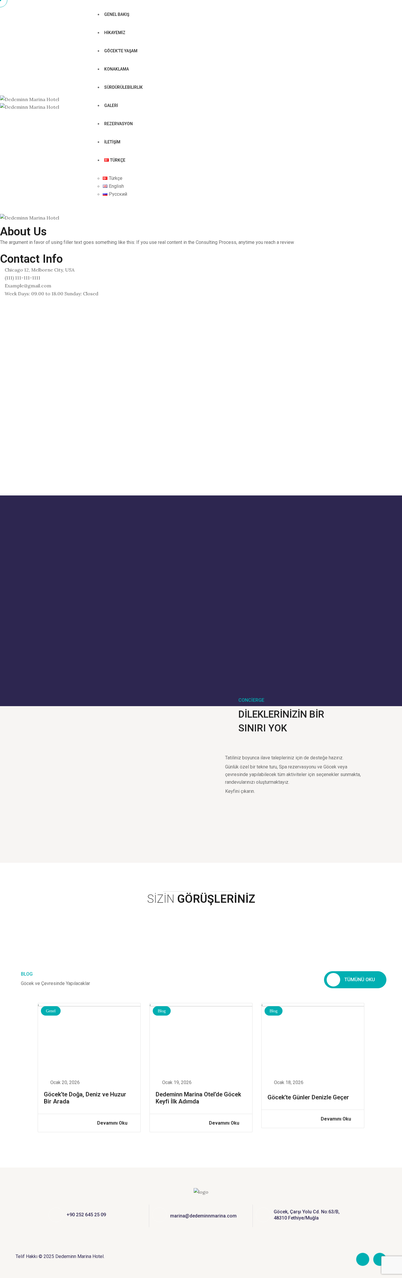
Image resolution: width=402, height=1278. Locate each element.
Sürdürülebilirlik (123, 87)
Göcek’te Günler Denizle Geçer (308, 1097)
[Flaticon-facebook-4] (362, 1259)
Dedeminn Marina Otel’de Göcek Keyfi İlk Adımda (198, 1098)
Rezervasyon (118, 123)
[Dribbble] (2, 324)
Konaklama (116, 69)
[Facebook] (2, 301)
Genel (51, 1011)
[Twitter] (2, 309)
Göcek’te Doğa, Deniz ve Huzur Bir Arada (85, 1098)
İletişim (112, 142)
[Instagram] (2, 317)
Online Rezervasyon (122, 202)
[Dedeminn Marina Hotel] (29, 99)
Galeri (111, 105)
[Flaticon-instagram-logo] (379, 1259)
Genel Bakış (116, 14)
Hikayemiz (114, 32)
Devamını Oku (113, 1123)
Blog (162, 1011)
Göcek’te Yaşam (120, 50)
